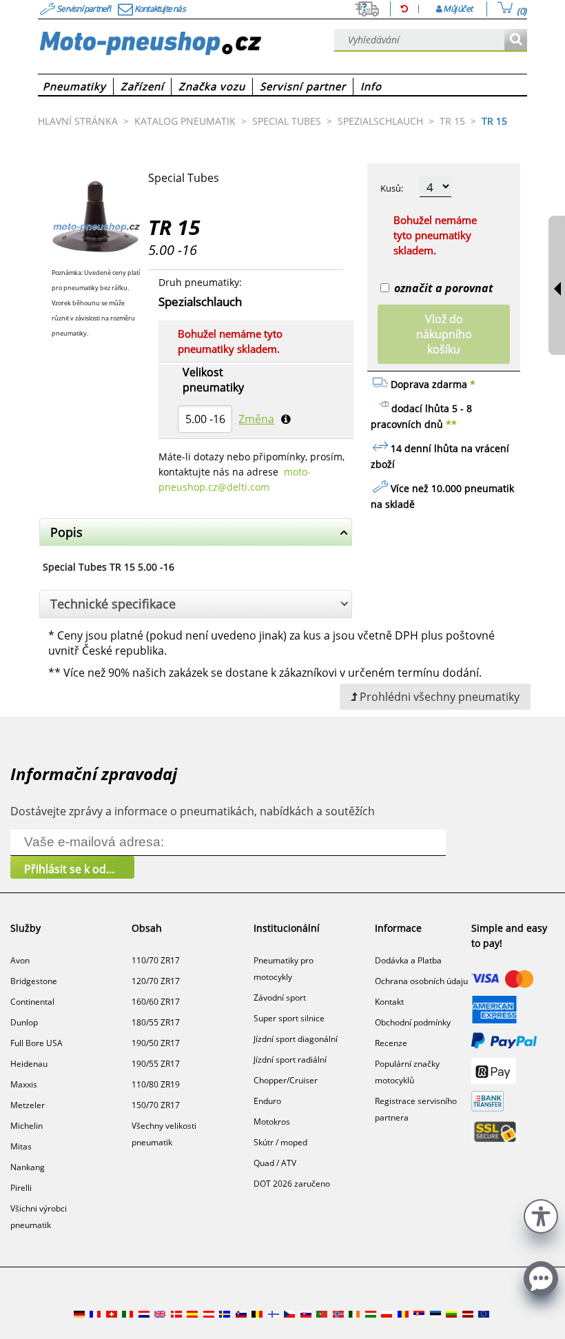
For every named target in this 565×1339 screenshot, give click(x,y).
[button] (541, 1214)
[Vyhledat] (515, 40)
